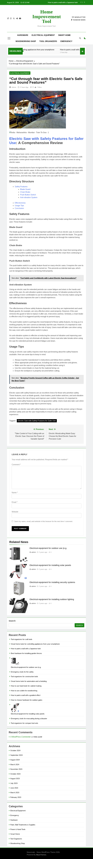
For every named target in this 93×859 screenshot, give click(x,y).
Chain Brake (25, 192)
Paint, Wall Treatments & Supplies (22, 825)
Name (15, 493)
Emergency (66, 41)
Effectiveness (20, 203)
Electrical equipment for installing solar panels (50, 565)
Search (12, 621)
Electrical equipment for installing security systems (52, 582)
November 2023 (16, 769)
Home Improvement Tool (46, 16)
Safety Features (21, 187)
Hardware (22, 35)
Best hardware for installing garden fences (62, 2)
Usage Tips (19, 206)
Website (15, 512)
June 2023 (14, 788)
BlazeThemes (41, 855)
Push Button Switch (28, 195)
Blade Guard (25, 189)
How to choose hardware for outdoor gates (26, 700)
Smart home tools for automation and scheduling (29, 681)
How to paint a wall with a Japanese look (70, 50)
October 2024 (15, 750)
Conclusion (19, 208)
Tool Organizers (48, 41)
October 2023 (15, 774)
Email (14, 502)
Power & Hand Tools (17, 829)
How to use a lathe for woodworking (24, 691)
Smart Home (64, 35)
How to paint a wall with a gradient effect (25, 695)
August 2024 (15, 760)
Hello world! (37, 737)
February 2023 (15, 797)
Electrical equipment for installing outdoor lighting (52, 599)
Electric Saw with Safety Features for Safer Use (37, 421)
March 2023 (14, 792)
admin (14, 87)
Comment (16, 464)
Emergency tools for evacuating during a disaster (29, 718)
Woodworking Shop (26, 41)
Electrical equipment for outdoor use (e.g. (48, 548)
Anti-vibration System (28, 197)
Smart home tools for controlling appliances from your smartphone (35, 644)
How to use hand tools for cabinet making (26, 686)
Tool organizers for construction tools (24, 676)
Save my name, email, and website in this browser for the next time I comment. (43, 521)
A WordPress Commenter (20, 737)
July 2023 (13, 783)
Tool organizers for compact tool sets (24, 723)
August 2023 (15, 778)
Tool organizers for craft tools (21, 639)
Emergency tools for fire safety (22, 672)
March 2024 (14, 764)
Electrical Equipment (43, 35)
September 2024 (16, 755)
